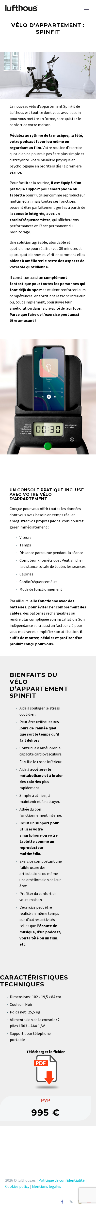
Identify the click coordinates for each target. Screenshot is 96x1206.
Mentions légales (46, 1186)
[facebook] (62, 1202)
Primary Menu (86, 8)
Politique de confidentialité (61, 1180)
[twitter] (71, 1202)
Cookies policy (17, 1186)
